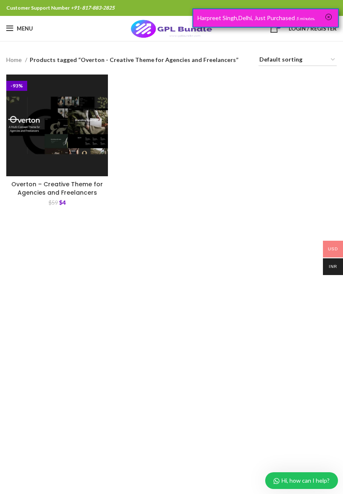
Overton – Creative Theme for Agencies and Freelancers (57, 188)
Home (14, 59)
